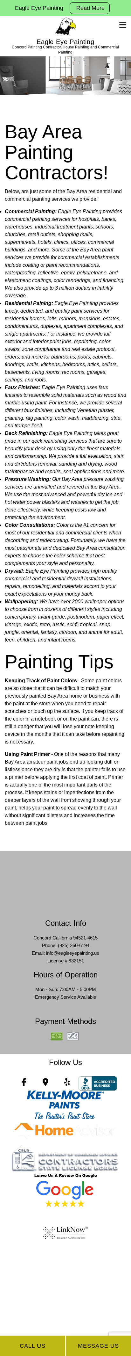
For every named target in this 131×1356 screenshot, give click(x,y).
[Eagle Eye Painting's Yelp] (67, 1083)
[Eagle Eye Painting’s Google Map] (45, 1083)
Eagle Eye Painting (65, 42)
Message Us (98, 1346)
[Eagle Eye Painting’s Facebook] (24, 1083)
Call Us (32, 1346)
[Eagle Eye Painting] (65, 26)
